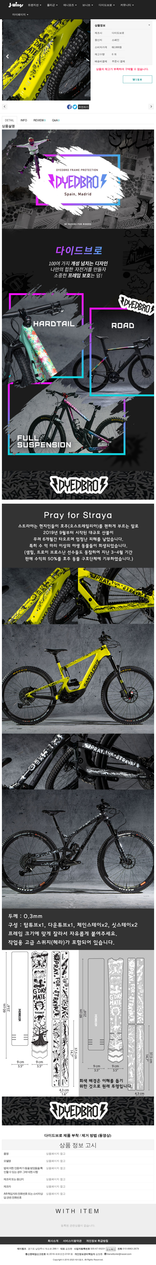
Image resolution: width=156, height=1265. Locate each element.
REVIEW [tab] (39, 120)
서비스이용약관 (72, 1240)
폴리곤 (51, 5)
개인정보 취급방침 (97, 1240)
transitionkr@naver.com (119, 1253)
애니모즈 (69, 5)
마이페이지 (19, 14)
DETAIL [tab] (9, 120)
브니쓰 (86, 5)
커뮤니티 (126, 5)
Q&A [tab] (56, 120)
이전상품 (5, 106)
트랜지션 (33, 5)
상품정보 (100, 25)
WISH (138, 79)
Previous (7, 56)
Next (85, 56)
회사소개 (53, 1240)
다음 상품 (151, 106)
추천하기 (83, 107)
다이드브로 (106, 5)
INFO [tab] (24, 120)
